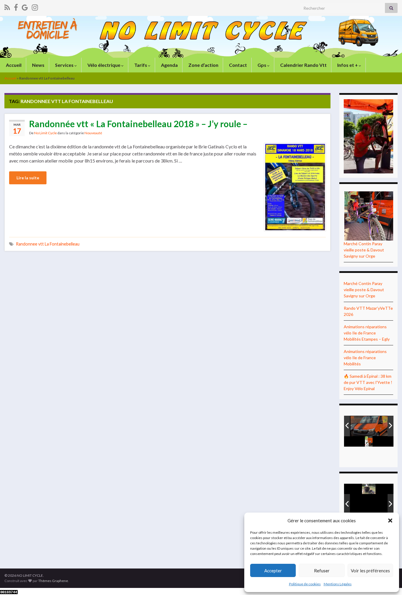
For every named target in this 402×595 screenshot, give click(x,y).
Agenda (169, 65)
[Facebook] (16, 6)
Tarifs (140, 65)
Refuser (322, 570)
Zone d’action (202, 65)
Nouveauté (93, 133)
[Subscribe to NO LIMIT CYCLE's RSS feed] (7, 6)
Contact (237, 65)
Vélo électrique (104, 65)
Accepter (273, 570)
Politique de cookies (305, 584)
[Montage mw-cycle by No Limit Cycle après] (370, 504)
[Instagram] (35, 6)
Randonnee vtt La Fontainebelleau (47, 243)
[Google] (25, 6)
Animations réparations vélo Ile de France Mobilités (365, 357)
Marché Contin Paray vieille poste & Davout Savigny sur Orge (364, 249)
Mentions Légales (338, 584)
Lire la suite (27, 177)
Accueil (13, 65)
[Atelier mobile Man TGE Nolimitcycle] (371, 426)
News (37, 65)
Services (64, 65)
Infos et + (347, 65)
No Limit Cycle (45, 133)
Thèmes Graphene (53, 581)
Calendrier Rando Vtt (303, 65)
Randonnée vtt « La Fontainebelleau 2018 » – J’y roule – (138, 123)
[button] (390, 520)
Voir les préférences (370, 570)
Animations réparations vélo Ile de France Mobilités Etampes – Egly (367, 333)
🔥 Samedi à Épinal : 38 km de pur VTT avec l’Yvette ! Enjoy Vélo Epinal (368, 382)
